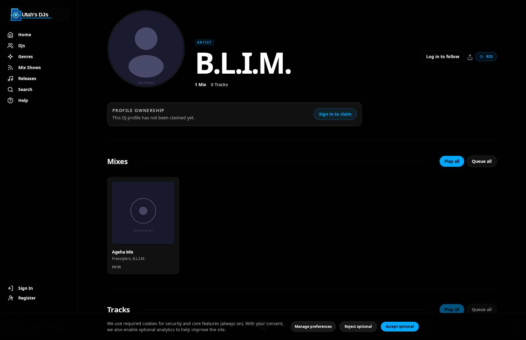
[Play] (163, 235)
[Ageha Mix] (143, 213)
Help (23, 100)
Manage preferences (313, 326)
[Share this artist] (470, 57)
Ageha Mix (122, 252)
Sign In (25, 288)
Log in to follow (442, 56)
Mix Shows (29, 67)
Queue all (482, 161)
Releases (27, 78)
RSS (489, 56)
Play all (451, 161)
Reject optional (358, 326)
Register (27, 298)
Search (25, 89)
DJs (21, 45)
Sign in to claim (335, 114)
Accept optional (400, 326)
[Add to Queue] (146, 235)
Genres (25, 56)
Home (24, 34)
